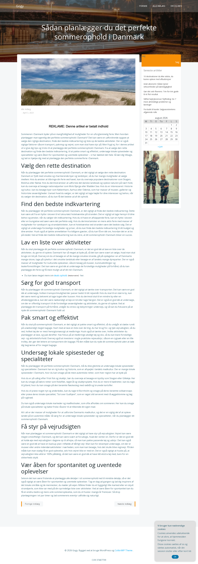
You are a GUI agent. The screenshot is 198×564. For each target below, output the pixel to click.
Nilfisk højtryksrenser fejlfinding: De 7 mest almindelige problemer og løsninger (160, 102)
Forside (143, 6)
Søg (143, 56)
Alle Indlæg (159, 6)
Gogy (20, 6)
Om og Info (176, 6)
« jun (160, 146)
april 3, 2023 (28, 113)
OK (175, 557)
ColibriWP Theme (123, 550)
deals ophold (60, 275)
